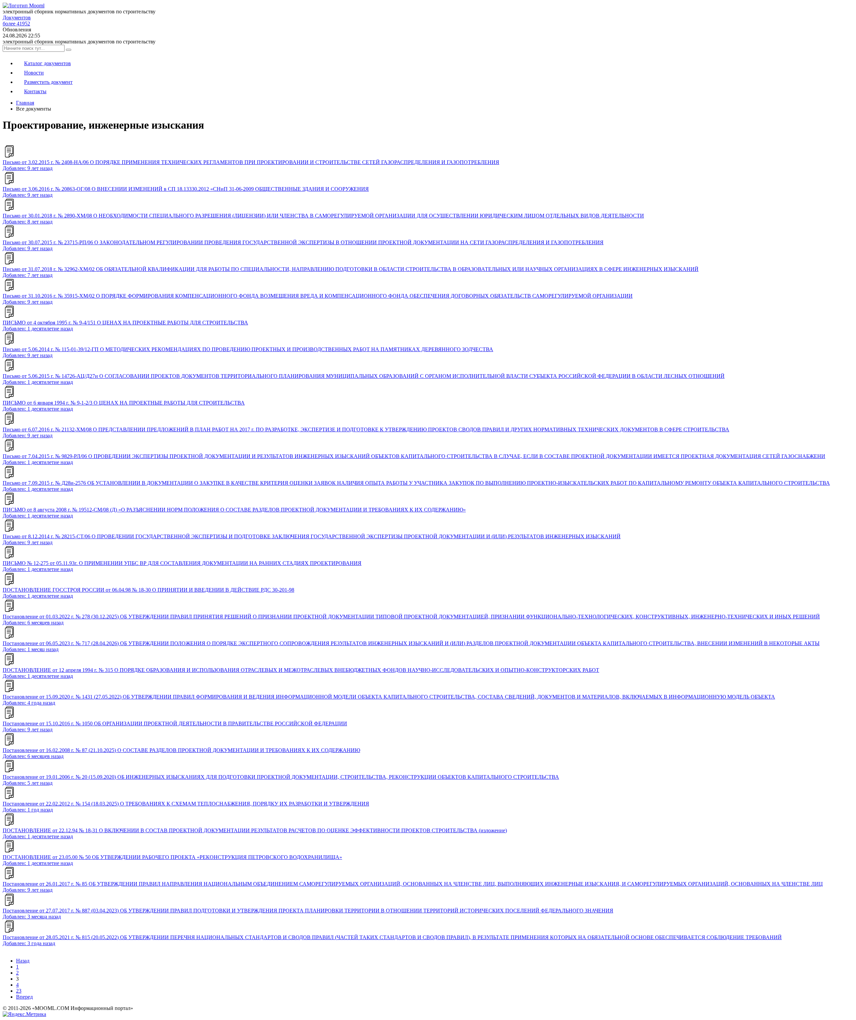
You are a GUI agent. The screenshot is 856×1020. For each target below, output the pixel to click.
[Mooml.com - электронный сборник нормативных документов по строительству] (23, 5)
